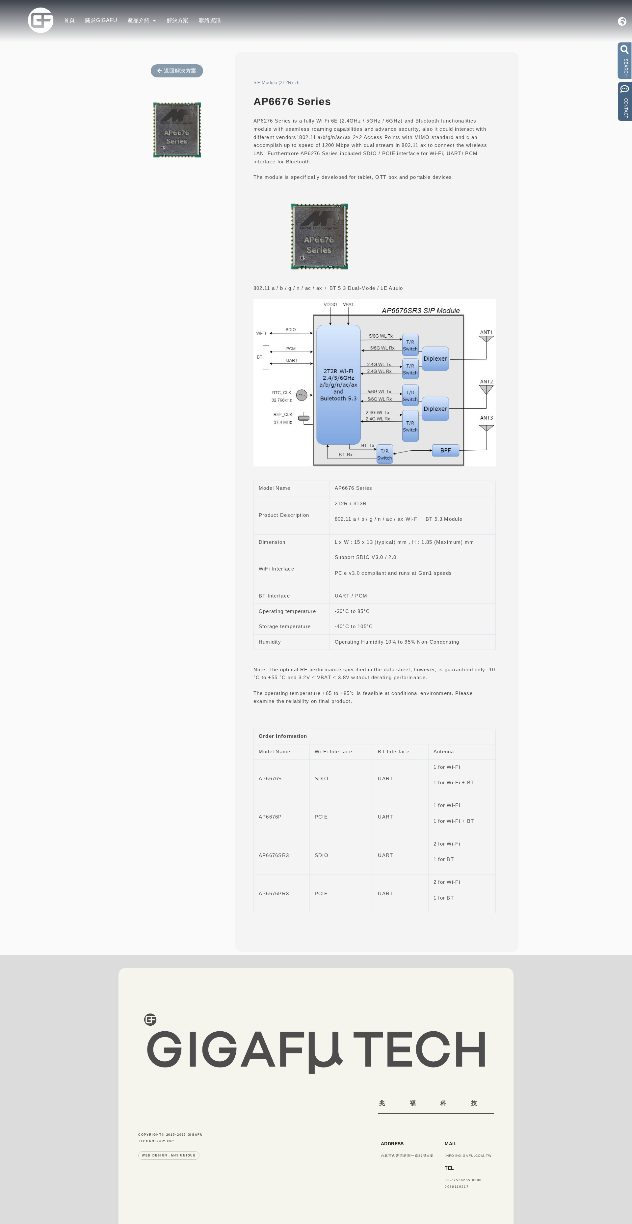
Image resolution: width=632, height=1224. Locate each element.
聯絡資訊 (210, 20)
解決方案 (178, 20)
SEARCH (625, 67)
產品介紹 (138, 20)
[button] (374, 101)
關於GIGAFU (101, 20)
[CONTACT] (624, 89)
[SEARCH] (624, 49)
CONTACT (625, 108)
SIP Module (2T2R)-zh (276, 82)
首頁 (69, 20)
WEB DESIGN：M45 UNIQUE (169, 1155)
